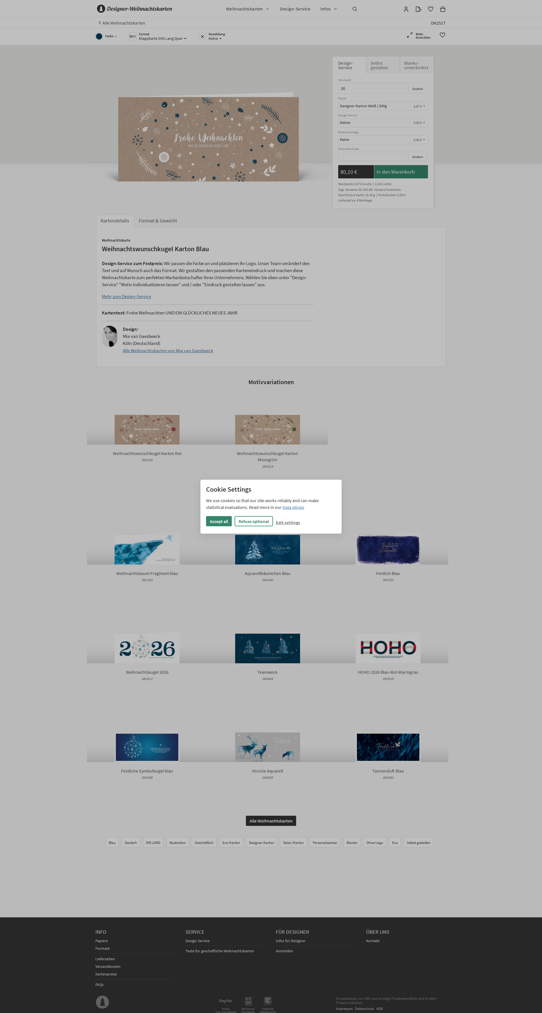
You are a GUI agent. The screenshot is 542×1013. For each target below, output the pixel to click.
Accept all (219, 521)
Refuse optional (254, 521)
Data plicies (293, 507)
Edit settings (288, 522)
